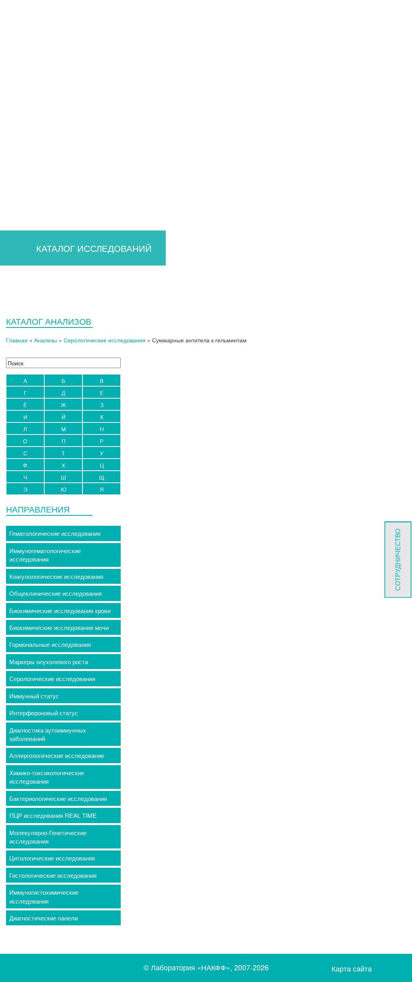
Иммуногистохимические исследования (43, 896)
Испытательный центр (349, 104)
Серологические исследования (105, 340)
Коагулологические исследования (56, 576)
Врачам (76, 104)
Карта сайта (352, 968)
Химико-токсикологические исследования (46, 776)
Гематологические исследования (55, 533)
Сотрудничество (397, 560)
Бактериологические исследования (58, 798)
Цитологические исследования (52, 858)
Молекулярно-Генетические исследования (48, 836)
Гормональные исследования (50, 644)
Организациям (201, 104)
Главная (39, 104)
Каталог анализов (137, 104)
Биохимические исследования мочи (59, 627)
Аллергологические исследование (56, 755)
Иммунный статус (34, 696)
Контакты (237, 128)
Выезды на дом (184, 128)
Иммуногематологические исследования (45, 554)
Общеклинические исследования (55, 593)
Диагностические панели (43, 918)
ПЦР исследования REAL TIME (53, 815)
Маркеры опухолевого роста (48, 661)
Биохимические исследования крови (60, 610)
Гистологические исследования (53, 875)
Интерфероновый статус (43, 712)
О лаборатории (268, 104)
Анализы (45, 340)
